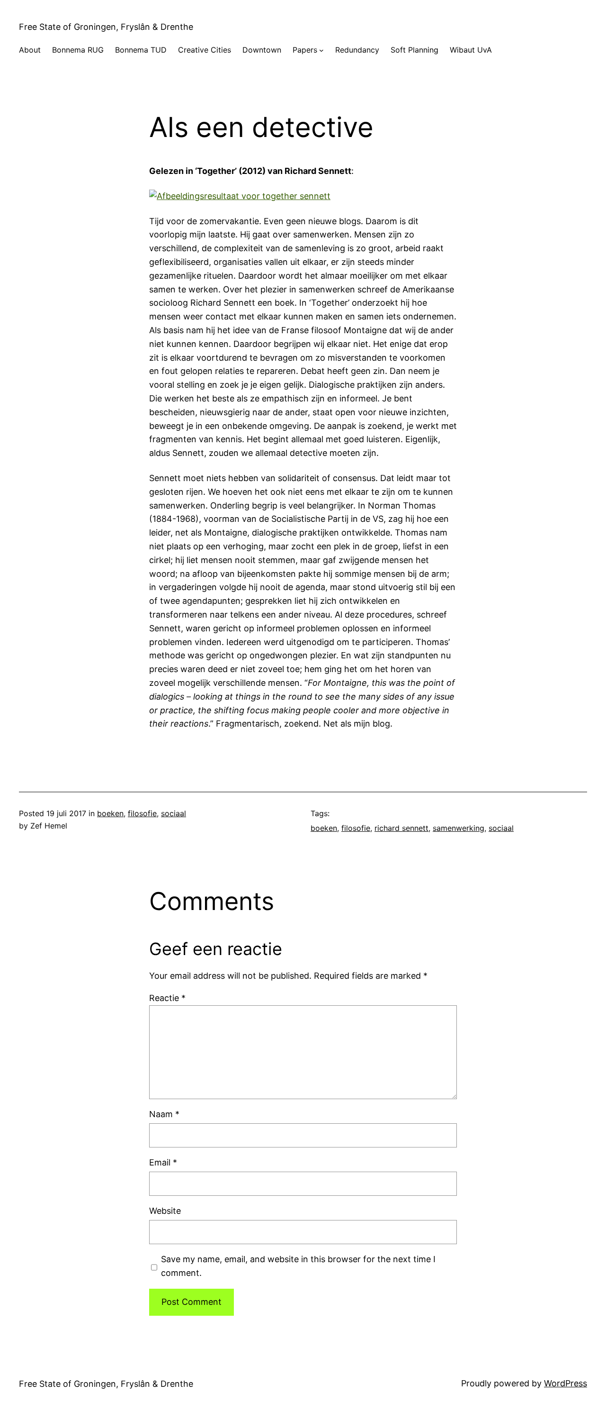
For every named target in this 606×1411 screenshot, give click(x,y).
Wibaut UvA (471, 50)
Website (165, 1211)
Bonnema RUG (78, 50)
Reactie (167, 998)
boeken (110, 813)
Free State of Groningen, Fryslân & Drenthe (106, 27)
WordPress (565, 1383)
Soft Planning (414, 50)
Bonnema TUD (141, 50)
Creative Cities (204, 50)
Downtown (261, 50)
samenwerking (458, 828)
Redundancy (357, 50)
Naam (164, 1114)
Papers (305, 50)
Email (163, 1162)
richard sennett (401, 828)
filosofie (142, 813)
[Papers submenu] (321, 50)
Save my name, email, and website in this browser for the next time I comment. (298, 1266)
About (30, 50)
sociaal (173, 813)
